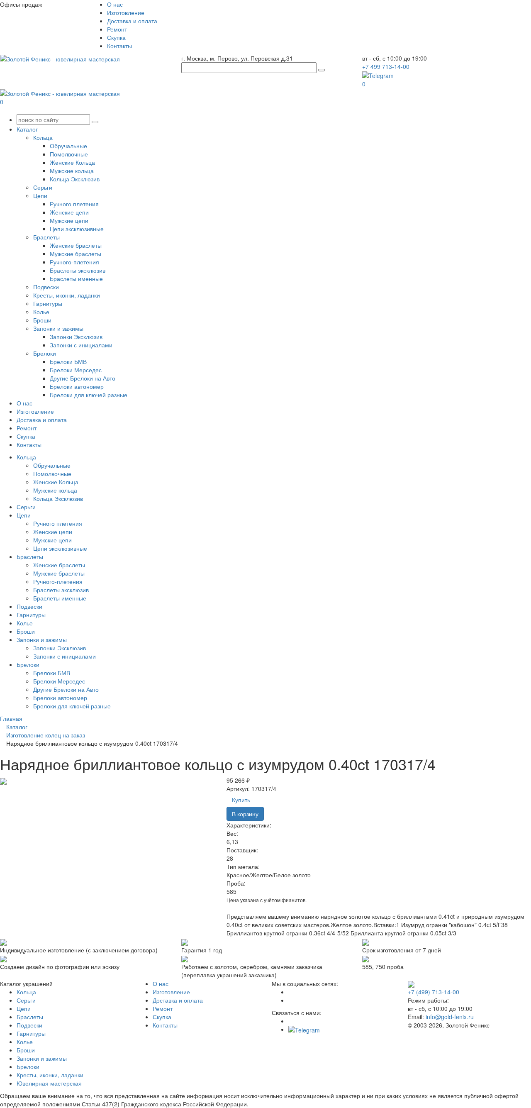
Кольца (43, 137)
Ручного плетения (74, 204)
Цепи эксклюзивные (77, 229)
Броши (42, 320)
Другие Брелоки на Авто (82, 378)
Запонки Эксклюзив (76, 336)
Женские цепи (69, 212)
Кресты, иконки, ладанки (66, 295)
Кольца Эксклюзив (75, 179)
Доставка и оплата (132, 21)
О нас (115, 4)
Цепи (40, 195)
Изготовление (125, 12)
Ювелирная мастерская (49, 1083)
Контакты (119, 45)
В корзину (245, 814)
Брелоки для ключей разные (88, 394)
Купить (241, 800)
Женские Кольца (72, 162)
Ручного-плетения (74, 262)
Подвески (46, 287)
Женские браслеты (76, 245)
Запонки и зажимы (58, 328)
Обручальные (68, 146)
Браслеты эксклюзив (77, 270)
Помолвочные (69, 154)
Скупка (116, 37)
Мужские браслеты (75, 253)
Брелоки (44, 353)
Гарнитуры (47, 303)
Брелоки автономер (77, 386)
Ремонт (117, 29)
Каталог (27, 129)
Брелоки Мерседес (76, 370)
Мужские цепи (69, 220)
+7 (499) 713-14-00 (433, 992)
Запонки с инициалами (81, 345)
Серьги (42, 187)
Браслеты (46, 237)
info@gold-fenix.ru (450, 1017)
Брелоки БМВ (68, 361)
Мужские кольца (72, 170)
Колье (41, 312)
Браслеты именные (76, 278)
